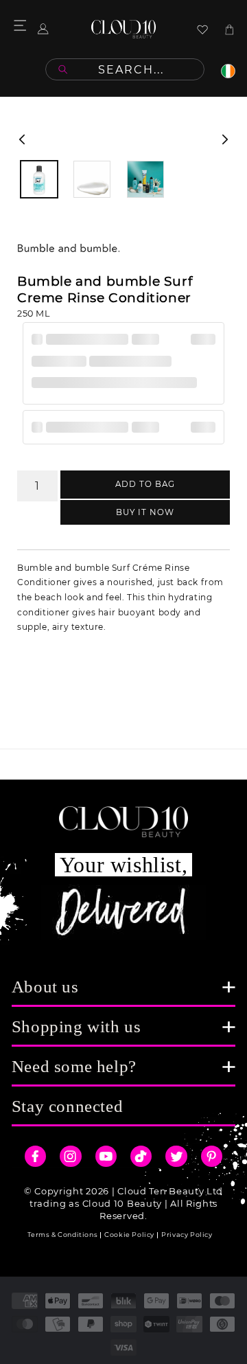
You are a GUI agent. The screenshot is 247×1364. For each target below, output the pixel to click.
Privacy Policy (186, 1234)
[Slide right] (225, 139)
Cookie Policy (129, 1234)
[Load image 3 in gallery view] (145, 179)
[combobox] (125, 69)
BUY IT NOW (145, 512)
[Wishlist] (202, 29)
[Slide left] (22, 139)
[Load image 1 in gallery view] (39, 179)
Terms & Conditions (62, 1234)
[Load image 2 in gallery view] (91, 179)
